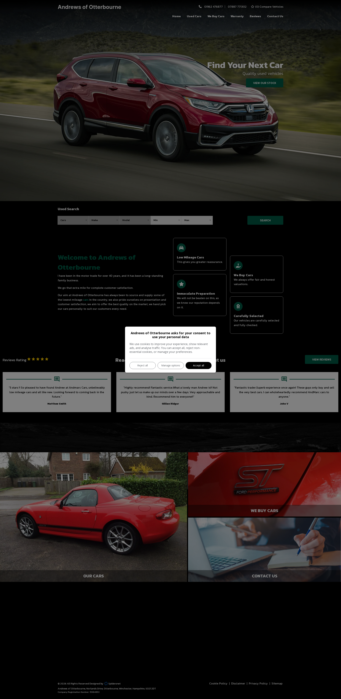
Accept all (198, 365)
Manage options (170, 365)
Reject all (142, 365)
